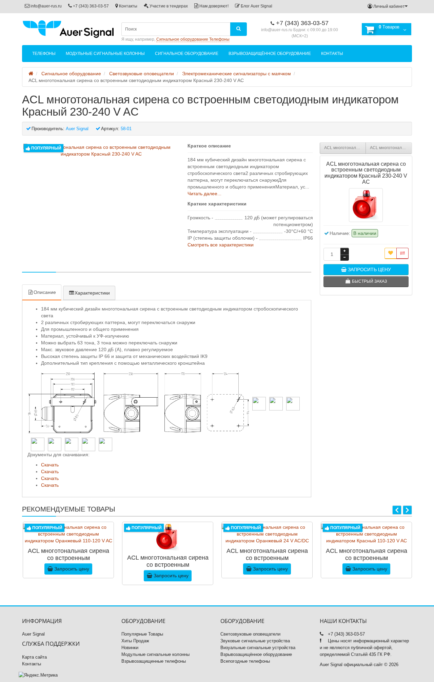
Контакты (127, 6)
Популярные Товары (142, 634)
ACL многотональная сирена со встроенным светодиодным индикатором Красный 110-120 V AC (345, 147)
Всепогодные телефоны (245, 661)
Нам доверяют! (213, 6)
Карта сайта (34, 657)
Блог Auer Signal (256, 6)
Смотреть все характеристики (221, 244)
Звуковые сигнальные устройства (255, 640)
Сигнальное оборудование (186, 53)
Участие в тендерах (168, 6)
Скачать (50, 464)
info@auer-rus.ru (45, 6)
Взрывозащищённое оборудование (270, 53)
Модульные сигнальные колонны (105, 53)
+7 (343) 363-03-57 (90, 6)
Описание (45, 292)
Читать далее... (204, 193)
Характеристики (92, 293)
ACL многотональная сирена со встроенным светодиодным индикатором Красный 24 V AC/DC (391, 147)
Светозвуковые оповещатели (250, 634)
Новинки (129, 647)
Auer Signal (33, 634)
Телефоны (44, 53)
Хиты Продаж (135, 640)
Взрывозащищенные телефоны (153, 661)
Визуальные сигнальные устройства (257, 647)
